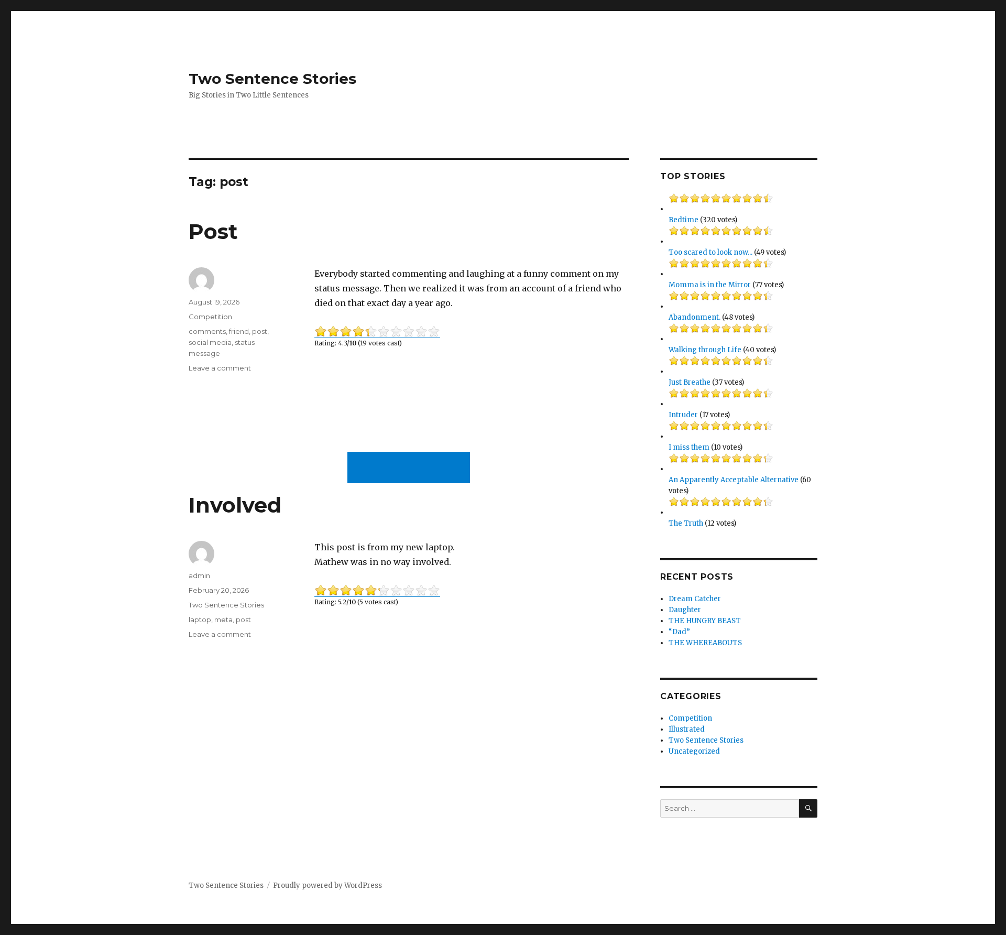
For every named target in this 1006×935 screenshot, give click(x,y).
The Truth (686, 523)
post (259, 331)
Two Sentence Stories (272, 79)
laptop (200, 619)
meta (223, 619)
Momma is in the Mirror (710, 284)
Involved (235, 505)
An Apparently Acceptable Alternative (734, 479)
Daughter (685, 609)
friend (239, 331)
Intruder (683, 414)
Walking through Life (705, 349)
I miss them (689, 447)
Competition (210, 316)
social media (210, 342)
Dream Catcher (695, 598)
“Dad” (679, 631)
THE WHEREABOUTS (705, 642)
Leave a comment (220, 368)
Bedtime (683, 219)
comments (207, 331)
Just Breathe (689, 382)
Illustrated (687, 729)
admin (199, 575)
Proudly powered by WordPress (327, 885)
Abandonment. (694, 317)
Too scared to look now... (710, 252)
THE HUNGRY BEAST (705, 620)
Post (213, 231)
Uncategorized (694, 751)
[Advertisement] (410, 468)
